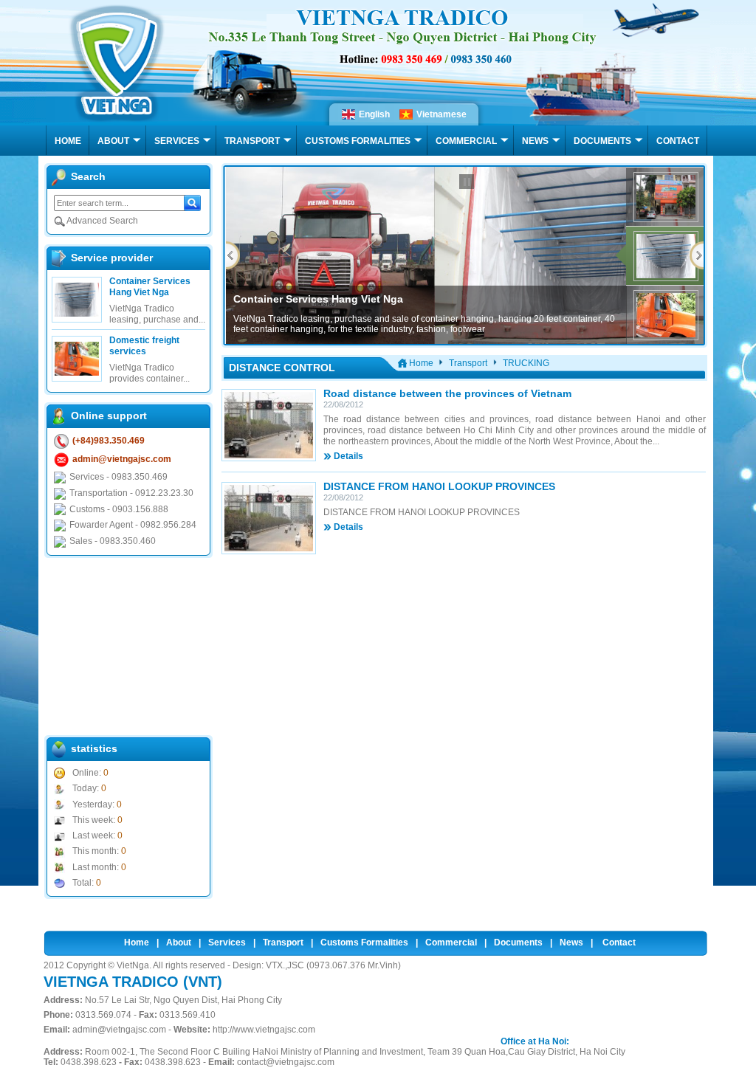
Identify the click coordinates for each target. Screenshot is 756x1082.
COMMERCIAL (466, 141)
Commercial (451, 942)
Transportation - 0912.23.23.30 (131, 493)
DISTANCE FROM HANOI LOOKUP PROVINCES (439, 486)
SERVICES (176, 141)
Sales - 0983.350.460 (112, 541)
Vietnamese (441, 114)
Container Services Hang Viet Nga (149, 286)
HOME (68, 141)
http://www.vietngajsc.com (264, 1029)
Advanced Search (101, 221)
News (571, 942)
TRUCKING (526, 363)
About (178, 942)
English (374, 114)
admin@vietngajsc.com (121, 459)
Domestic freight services (144, 345)
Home (136, 942)
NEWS (535, 141)
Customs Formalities (364, 942)
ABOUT (113, 141)
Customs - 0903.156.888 (118, 509)
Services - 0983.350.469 (118, 477)
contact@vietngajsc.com (285, 1062)
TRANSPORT (252, 141)
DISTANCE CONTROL (282, 367)
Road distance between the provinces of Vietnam (447, 393)
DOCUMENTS (602, 141)
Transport (468, 363)
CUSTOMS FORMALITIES (357, 141)
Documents (518, 942)
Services (227, 942)
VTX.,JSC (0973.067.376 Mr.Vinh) (333, 965)
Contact (619, 942)
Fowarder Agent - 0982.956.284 (132, 525)
